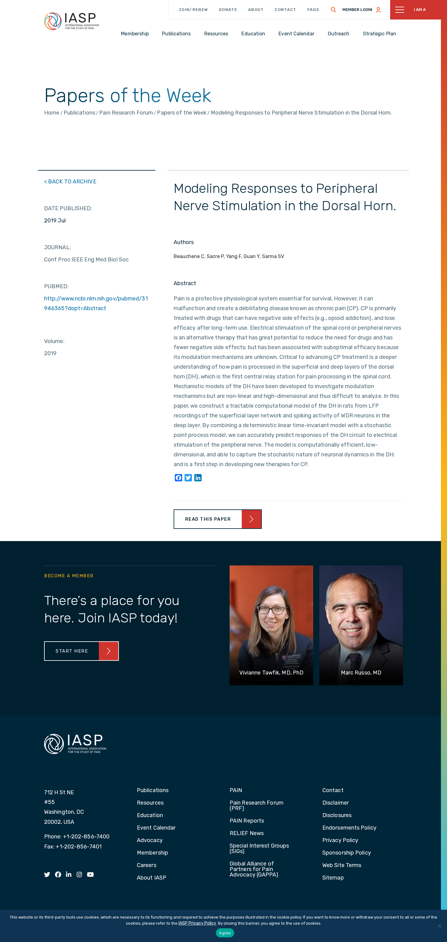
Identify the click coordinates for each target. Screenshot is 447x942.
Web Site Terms (341, 865)
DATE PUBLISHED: (68, 208)
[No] (439, 926)
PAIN (236, 791)
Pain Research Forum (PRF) (256, 806)
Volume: (54, 341)
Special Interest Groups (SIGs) (259, 849)
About (256, 9)
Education (150, 816)
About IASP (151, 878)
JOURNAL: (57, 247)
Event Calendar (156, 828)
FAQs (313, 9)
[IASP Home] (71, 21)
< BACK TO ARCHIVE (70, 181)
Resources (150, 803)
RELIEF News (247, 833)
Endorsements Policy (349, 828)
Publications (152, 791)
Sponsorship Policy (346, 853)
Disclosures (337, 816)
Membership (152, 853)
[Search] (333, 9)
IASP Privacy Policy (197, 923)
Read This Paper (208, 519)
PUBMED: (56, 286)
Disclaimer (335, 803)
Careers (146, 865)
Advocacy (150, 841)
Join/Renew (193, 9)
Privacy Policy (340, 841)
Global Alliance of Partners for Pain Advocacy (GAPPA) (254, 869)
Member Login (357, 9)
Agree (225, 932)
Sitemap (333, 878)
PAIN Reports (247, 821)
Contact (285, 9)
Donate (228, 9)
